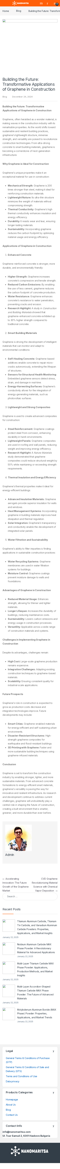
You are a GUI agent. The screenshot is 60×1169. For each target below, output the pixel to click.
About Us (11, 1104)
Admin (9, 855)
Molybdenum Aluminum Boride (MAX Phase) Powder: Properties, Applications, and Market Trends (36, 1013)
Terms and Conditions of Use (21, 1076)
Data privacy (12, 1081)
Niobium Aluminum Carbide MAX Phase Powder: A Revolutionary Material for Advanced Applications (36, 948)
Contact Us (12, 1114)
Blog (18, 10)
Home (5, 10)
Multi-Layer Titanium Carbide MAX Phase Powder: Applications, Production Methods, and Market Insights (35, 969)
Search (42, 3)
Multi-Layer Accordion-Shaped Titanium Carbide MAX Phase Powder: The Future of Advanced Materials (35, 992)
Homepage (12, 1099)
